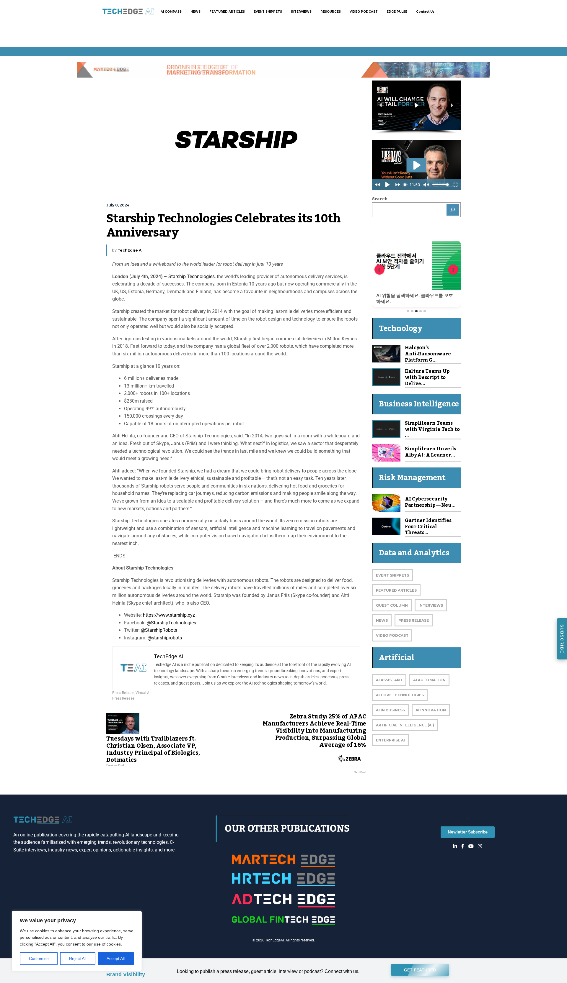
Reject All (77, 958)
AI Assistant (389, 680)
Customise (39, 958)
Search (379, 199)
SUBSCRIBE (562, 639)
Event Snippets (392, 575)
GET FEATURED (420, 971)
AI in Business (390, 710)
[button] (381, 105)
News (382, 620)
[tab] (408, 311)
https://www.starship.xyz (169, 615)
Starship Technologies (191, 276)
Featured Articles (396, 590)
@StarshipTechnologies (171, 623)
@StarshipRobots (158, 630)
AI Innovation (431, 710)
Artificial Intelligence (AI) (405, 725)
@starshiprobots (164, 638)
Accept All (116, 958)
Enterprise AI (390, 740)
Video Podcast (392, 635)
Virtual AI (143, 693)
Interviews (430, 605)
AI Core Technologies (400, 695)
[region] (77, 941)
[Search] (453, 210)
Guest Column (392, 605)
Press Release (123, 693)
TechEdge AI (130, 250)
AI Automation (429, 680)
